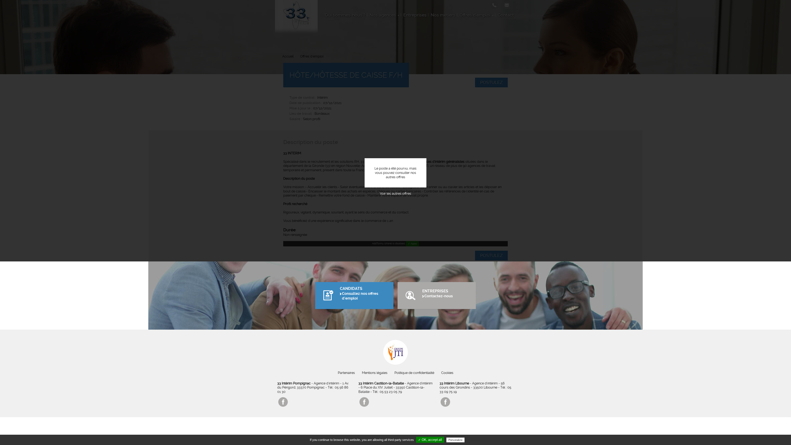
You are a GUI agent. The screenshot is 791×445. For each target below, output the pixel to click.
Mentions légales (374, 373)
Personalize (455, 439)
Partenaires (346, 373)
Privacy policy (475, 439)
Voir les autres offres (395, 194)
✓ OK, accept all (430, 439)
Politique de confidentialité (414, 373)
